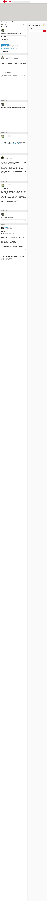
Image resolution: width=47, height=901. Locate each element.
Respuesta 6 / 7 (4, 210)
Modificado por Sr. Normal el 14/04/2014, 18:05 (12, 58)
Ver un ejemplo (43, 28)
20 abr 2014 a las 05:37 (8, 158)
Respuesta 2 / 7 (4, 100)
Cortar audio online (5, 44)
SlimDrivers (21, 66)
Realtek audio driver (5, 45)
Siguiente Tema (22, 24)
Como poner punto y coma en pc (7, 48)
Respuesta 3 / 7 (4, 132)
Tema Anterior (4, 24)
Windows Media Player (15, 21)
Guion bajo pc (4, 42)
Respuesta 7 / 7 (4, 224)
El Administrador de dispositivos (16, 143)
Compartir (4, 36)
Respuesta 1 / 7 (4, 54)
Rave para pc (3, 46)
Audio (8, 21)
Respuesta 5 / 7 (4, 181)
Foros (5, 21)
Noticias (30, 28)
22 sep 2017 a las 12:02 (8, 228)
